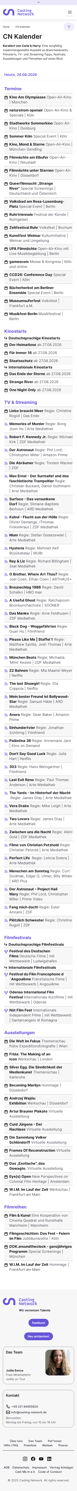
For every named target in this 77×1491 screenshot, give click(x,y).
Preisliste (30, 1445)
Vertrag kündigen (61, 1467)
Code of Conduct (50, 1471)
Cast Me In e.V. (25, 1471)
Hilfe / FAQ (11, 1445)
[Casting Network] (18, 12)
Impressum (39, 1467)
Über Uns (16, 1441)
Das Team (35, 1441)
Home (6, 26)
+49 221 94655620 (24, 1406)
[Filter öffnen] (69, 27)
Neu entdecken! (38, 1336)
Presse (63, 1445)
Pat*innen (55, 1441)
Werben (47, 1445)
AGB (6, 1467)
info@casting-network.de (29, 1412)
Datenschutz (20, 1467)
